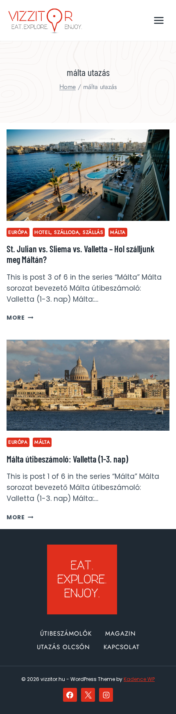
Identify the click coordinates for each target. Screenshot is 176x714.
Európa (18, 232)
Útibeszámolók (66, 633)
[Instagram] (106, 695)
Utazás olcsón (63, 647)
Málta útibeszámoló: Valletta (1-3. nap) (67, 459)
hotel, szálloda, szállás (68, 232)
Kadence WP (139, 679)
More (20, 318)
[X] (88, 695)
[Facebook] (70, 695)
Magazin (120, 633)
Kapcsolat (122, 647)
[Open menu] (158, 20)
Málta (118, 232)
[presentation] (88, 175)
